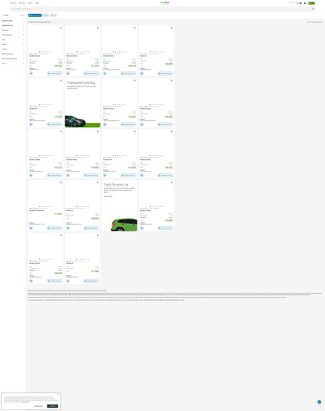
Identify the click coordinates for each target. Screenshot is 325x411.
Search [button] (313, 9)
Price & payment (7, 35)
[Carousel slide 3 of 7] (44, 52)
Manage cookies (38, 406)
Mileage (4, 44)
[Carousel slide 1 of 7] (40, 52)
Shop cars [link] (13, 3)
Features (4, 49)
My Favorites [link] (305, 3)
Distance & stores (7, 21)
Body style (5, 30)
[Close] (58, 394)
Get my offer (108, 196)
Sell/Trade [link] (22, 3)
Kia (45, 15)
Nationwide (38, 15)
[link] (165, 3)
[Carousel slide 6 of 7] (50, 52)
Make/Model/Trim (7, 25)
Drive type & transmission (9, 58)
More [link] (36, 3)
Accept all (52, 406)
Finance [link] (30, 3)
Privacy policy (25, 402)
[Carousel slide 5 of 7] (48, 52)
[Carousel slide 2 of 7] (42, 52)
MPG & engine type (7, 54)
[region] (31, 401)
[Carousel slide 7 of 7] (52, 52)
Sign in (312, 3)
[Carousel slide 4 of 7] (46, 52)
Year (3, 39)
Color (3, 63)
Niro (52, 15)
